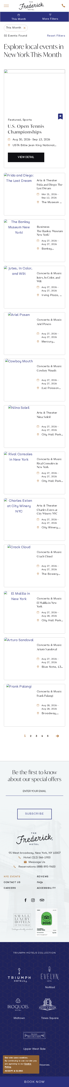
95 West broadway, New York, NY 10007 (35, 853)
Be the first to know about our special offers (34, 776)
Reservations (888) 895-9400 (36, 866)
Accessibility (46, 888)
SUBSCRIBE (38, 814)
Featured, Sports (20, 120)
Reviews (43, 877)
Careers (10, 888)
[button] (26, 157)
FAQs (40, 882)
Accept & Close (14, 1071)
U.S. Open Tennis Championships (26, 129)
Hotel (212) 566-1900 (36, 857)
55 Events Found (15, 35)
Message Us (37, 862)
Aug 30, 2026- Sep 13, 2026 (31, 139)
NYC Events (12, 877)
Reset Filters (56, 35)
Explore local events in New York (34, 50)
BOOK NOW (34, 1082)
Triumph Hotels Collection (34, 953)
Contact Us (12, 882)
